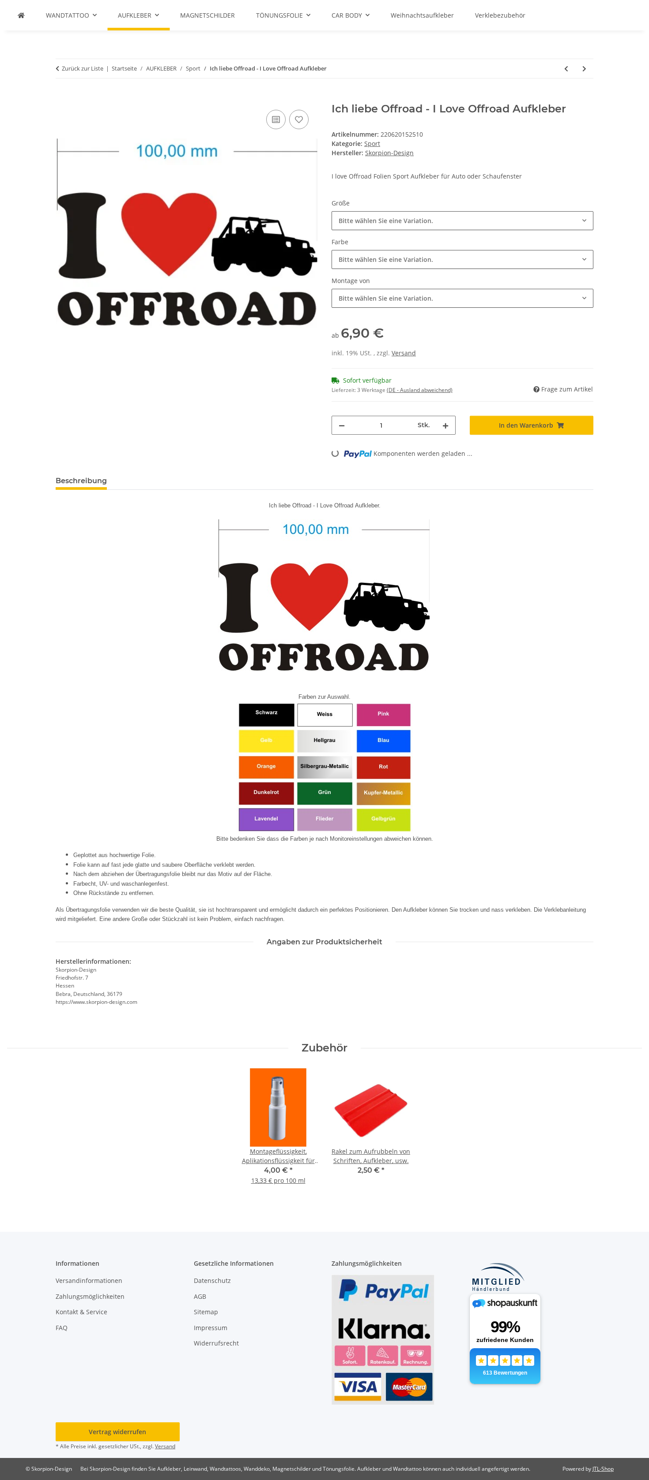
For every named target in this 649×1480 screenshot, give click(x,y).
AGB (200, 1296)
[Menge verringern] (341, 425)
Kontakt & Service (81, 1312)
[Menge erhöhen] (445, 425)
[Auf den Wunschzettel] (299, 119)
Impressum (210, 1327)
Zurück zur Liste (82, 68)
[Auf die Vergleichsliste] (276, 119)
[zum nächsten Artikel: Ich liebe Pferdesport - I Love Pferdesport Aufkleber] (584, 68)
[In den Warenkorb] (63, 98)
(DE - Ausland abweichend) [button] (420, 390)
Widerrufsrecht (216, 1343)
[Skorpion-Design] (21, 15)
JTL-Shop (603, 1469)
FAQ (62, 1327)
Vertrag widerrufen (117, 1432)
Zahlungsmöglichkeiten (90, 1296)
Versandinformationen (89, 1280)
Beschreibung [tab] (81, 481)
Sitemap (206, 1312)
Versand (404, 353)
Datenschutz (212, 1280)
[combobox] (462, 220)
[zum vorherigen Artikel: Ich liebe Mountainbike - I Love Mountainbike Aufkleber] (566, 68)
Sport (372, 143)
